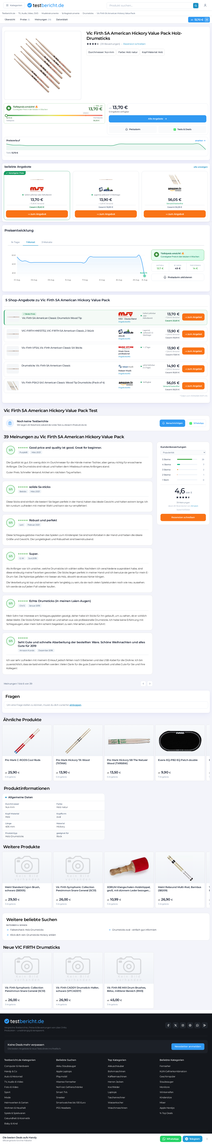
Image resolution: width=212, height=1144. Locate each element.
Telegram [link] (194, 1138)
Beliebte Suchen (66, 1060)
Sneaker (60, 1097)
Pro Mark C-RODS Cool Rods (22, 760)
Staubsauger (167, 1081)
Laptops (112, 1092)
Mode (7, 1097)
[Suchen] (195, 5)
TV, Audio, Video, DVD (28, 13)
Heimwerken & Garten (16, 1102)
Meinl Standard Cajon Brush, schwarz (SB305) (22, 889)
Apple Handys (167, 1107)
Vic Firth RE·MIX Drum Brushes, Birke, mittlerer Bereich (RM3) (126, 989)
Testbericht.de (8, 13)
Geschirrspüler (167, 1076)
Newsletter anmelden (188, 1046)
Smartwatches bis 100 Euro (71, 1102)
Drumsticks (88, 13)
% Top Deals (166, 1113)
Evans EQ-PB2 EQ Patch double (178, 760)
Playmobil (61, 1076)
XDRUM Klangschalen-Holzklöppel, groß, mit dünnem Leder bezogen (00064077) (128, 890)
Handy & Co (10, 1071)
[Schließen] (207, 1139)
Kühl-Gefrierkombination (173, 1071)
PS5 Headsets (63, 1107)
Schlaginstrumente (71, 13)
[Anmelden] (205, 5)
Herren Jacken (115, 1081)
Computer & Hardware (16, 1066)
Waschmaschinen (117, 1107)
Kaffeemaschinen (117, 1076)
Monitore (165, 1087)
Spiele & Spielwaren (14, 1113)
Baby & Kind (11, 1123)
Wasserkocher (115, 1102)
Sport (7, 1092)
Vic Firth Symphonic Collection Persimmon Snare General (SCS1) (76, 889)
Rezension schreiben (183, 517)
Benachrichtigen (174, 423)
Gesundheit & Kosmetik (17, 1118)
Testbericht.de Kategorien (20, 1060)
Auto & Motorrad (13, 1076)
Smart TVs (61, 1092)
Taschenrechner (116, 1097)
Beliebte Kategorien (172, 1060)
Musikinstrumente (50, 13)
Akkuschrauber (116, 1066)
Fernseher (165, 1066)
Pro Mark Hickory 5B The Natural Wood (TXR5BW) (127, 761)
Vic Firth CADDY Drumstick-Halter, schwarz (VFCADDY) (77, 989)
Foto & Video (11, 1087)
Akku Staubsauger (66, 1066)
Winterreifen (166, 1092)
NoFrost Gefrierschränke (69, 1087)
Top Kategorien (117, 1060)
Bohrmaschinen (116, 1071)
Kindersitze (166, 1097)
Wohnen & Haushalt (15, 1107)
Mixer (163, 1102)
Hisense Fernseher (66, 1081)
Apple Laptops (64, 1071)
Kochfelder (114, 1087)
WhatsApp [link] (173, 1138)
